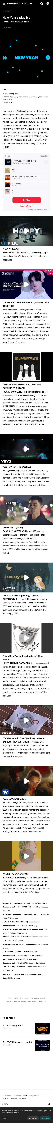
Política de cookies (10, 1099)
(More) (16, 1113)
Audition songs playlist (13, 1025)
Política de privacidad (32, 1096)
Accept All (45, 1118)
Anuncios (22, 1099)
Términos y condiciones (12, 1096)
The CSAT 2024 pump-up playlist (17, 1042)
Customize (33, 1118)
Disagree (5, 1118)
